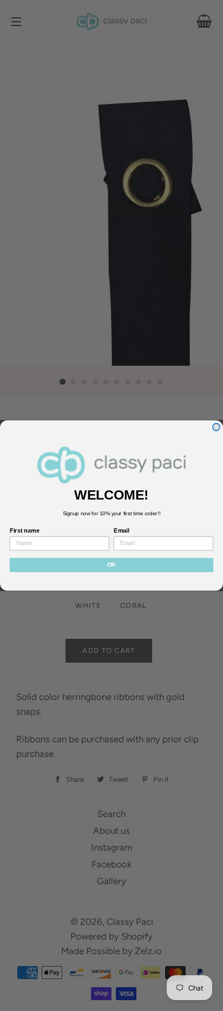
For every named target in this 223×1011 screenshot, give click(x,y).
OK (111, 565)
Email (121, 531)
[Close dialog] (216, 427)
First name (25, 531)
